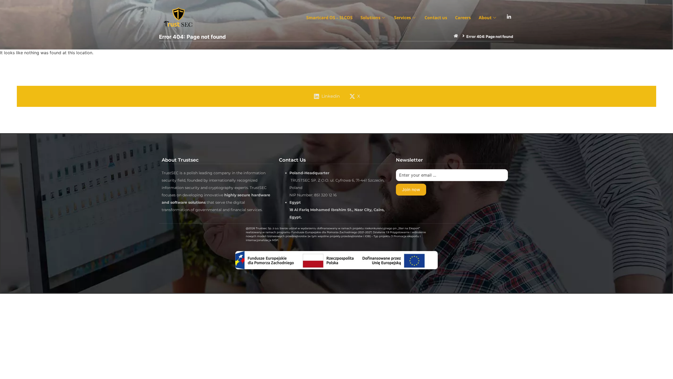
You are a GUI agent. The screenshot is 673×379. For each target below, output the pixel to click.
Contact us (436, 18)
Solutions (370, 18)
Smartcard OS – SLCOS (329, 18)
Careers (463, 18)
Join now (411, 189)
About (485, 18)
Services (402, 18)
